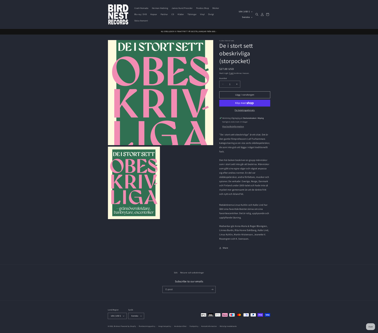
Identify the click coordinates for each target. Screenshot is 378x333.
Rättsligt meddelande (228, 326)
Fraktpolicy (194, 326)
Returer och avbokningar (192, 272)
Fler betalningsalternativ (245, 110)
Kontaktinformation (209, 326)
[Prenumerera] (212, 289)
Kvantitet (223, 78)
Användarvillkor (180, 326)
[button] (257, 14)
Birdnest (117, 326)
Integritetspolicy (164, 326)
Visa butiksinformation (233, 126)
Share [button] (225, 248)
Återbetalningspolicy (147, 326)
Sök (175, 272)
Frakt (231, 73)
